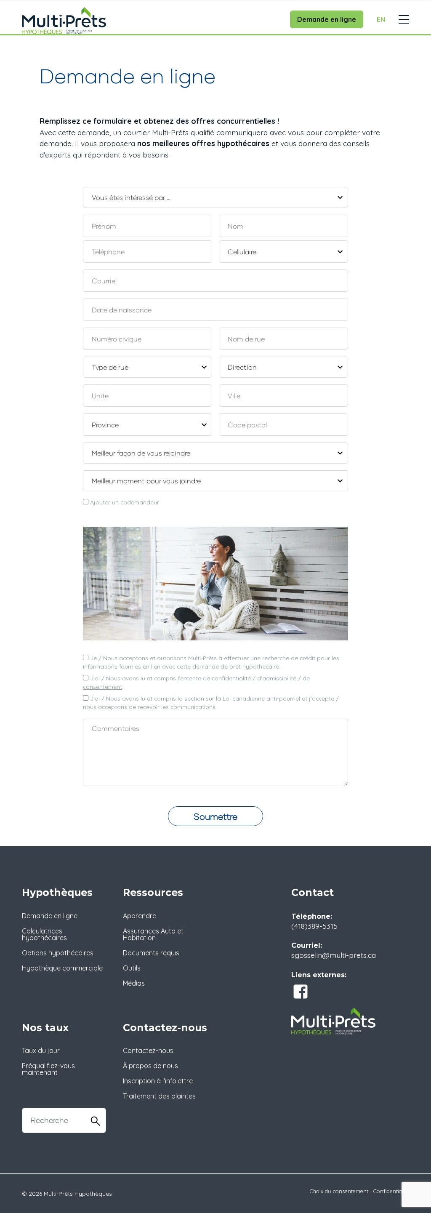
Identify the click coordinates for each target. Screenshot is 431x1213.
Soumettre (215, 816)
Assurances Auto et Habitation (153, 934)
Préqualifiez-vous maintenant (48, 1069)
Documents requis (151, 952)
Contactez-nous (148, 1050)
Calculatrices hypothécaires (44, 934)
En (381, 19)
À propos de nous (150, 1065)
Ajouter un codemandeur (123, 502)
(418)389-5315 (314, 925)
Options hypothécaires (57, 952)
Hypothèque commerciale (62, 968)
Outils (132, 968)
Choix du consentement (339, 1191)
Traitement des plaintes (159, 1096)
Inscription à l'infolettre (158, 1080)
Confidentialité (391, 1191)
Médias (134, 983)
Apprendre (139, 915)
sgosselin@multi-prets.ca (333, 955)
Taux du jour (41, 1050)
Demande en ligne (326, 19)
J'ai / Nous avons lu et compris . (196, 682)
